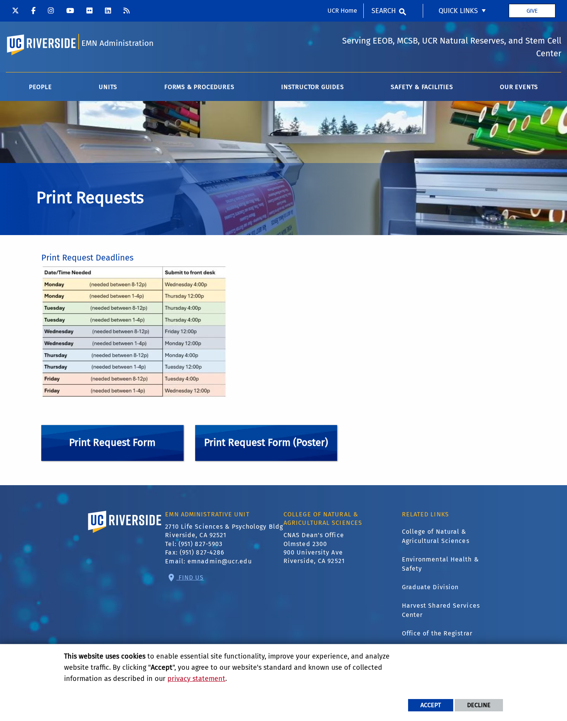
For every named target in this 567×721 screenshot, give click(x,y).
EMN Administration (117, 43)
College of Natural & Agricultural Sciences (435, 536)
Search (383, 11)
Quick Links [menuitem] (458, 11)
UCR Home (342, 10)
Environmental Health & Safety (440, 564)
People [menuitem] (40, 87)
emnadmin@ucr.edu (219, 561)
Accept (430, 705)
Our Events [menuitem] (519, 87)
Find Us (190, 577)
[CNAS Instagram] (51, 10)
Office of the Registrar (437, 633)
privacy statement (196, 678)
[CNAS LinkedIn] (108, 10)
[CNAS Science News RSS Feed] (126, 10)
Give (532, 10)
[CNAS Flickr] (89, 10)
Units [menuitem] (108, 87)
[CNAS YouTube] (70, 10)
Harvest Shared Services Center (441, 610)
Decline (479, 705)
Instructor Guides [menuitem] (312, 87)
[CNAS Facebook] (33, 10)
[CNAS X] (15, 10)
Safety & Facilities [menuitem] (422, 87)
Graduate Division (430, 587)
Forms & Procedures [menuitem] (199, 87)
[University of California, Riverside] (125, 532)
